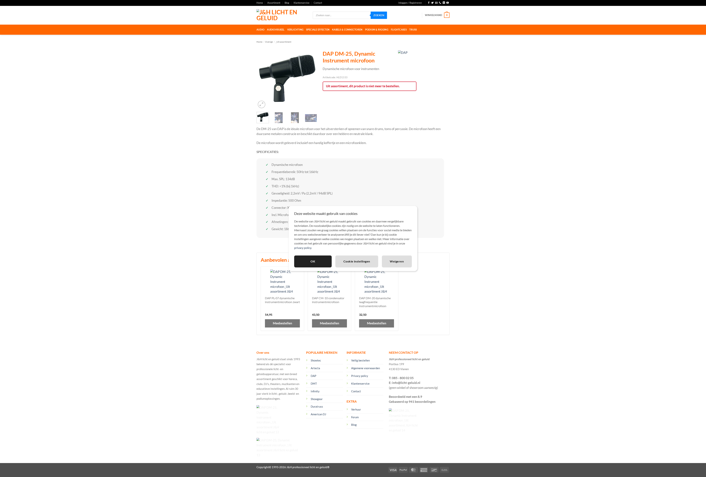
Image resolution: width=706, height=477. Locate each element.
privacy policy (302, 247)
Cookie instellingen (356, 261)
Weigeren (397, 261)
